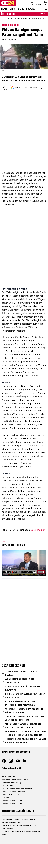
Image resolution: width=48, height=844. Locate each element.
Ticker (4, 8)
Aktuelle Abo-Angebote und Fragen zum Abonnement (19, 827)
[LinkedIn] (25, 761)
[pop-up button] (38, 572)
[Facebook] (4, 761)
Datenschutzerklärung (11, 783)
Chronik (17, 19)
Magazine (30, 8)
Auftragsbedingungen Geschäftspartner (19, 819)
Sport (13, 8)
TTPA (4, 834)
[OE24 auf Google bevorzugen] (40, 87)
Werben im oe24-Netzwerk (13, 792)
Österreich (8, 14)
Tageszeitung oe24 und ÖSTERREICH (18, 810)
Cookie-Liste (7, 786)
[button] (24, 563)
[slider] (14, 572)
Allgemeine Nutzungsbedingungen (17, 780)
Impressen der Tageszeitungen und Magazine (21, 831)
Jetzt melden (38, 530)
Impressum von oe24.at (12, 801)
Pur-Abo (5, 798)
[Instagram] (11, 761)
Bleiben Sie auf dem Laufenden (16, 751)
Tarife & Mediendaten (11, 822)
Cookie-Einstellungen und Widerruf (17, 789)
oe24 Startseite (8, 777)
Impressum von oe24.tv (12, 804)
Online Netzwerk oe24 (11, 768)
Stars (21, 8)
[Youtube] (18, 761)
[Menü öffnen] (45, 9)
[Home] (3, 19)
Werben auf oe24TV (10, 795)
